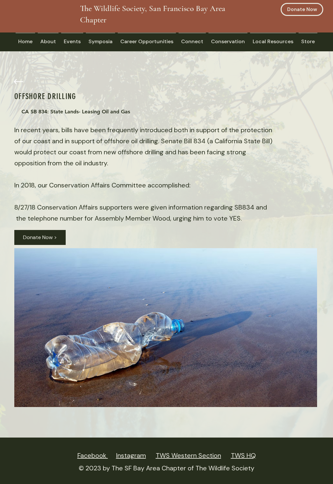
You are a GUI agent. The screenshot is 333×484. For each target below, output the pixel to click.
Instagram (131, 455)
